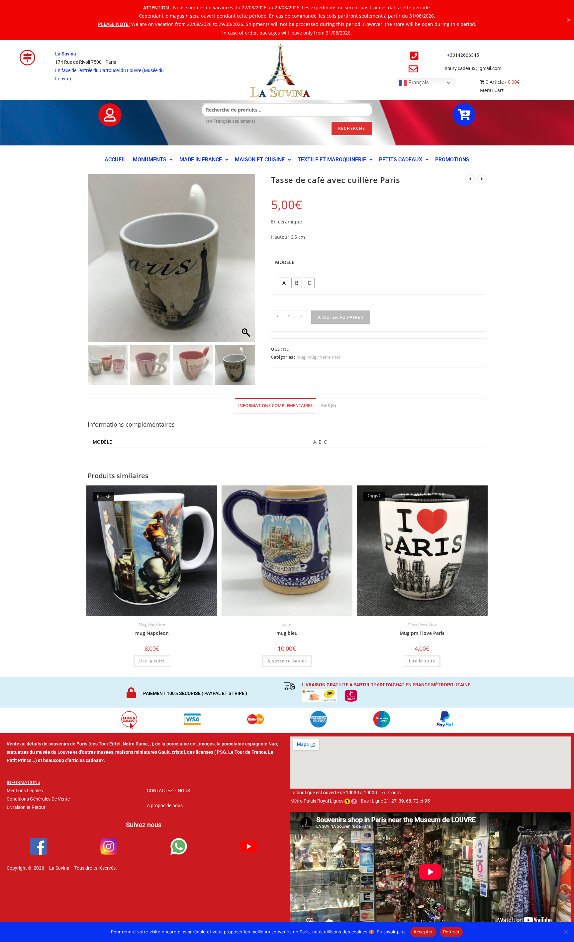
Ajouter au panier (340, 317)
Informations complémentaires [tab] (275, 405)
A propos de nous (165, 805)
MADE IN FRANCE (200, 159)
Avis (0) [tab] (328, 405)
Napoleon (156, 625)
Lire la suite (152, 661)
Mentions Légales (25, 790)
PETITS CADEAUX (400, 159)
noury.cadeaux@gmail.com (473, 68)
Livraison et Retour (26, 807)
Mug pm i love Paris (422, 633)
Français (418, 82)
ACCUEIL (115, 159)
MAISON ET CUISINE (260, 159)
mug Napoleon (152, 633)
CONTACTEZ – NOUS (168, 790)
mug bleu (287, 633)
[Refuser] (565, 932)
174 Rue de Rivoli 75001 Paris (85, 62)
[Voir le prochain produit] (481, 179)
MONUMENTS (149, 159)
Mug (300, 357)
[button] (153, 160)
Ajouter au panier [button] (287, 661)
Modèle (284, 262)
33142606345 (464, 55)
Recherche (351, 128)
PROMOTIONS (452, 159)
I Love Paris (417, 625)
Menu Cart (492, 90)
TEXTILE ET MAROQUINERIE (332, 159)
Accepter (423, 931)
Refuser (451, 931)
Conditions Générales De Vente (38, 799)
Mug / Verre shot (323, 357)
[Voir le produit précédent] (470, 179)
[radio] (284, 283)
